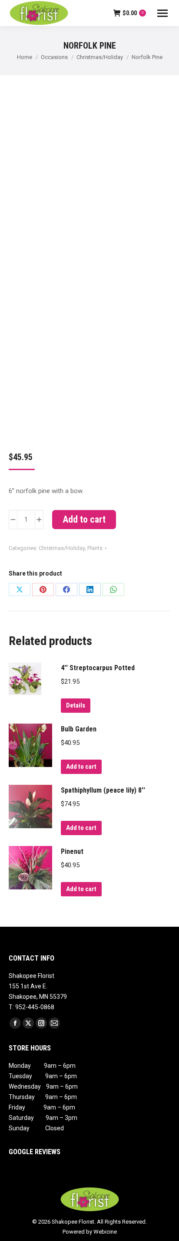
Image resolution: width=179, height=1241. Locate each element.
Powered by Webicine (90, 1231)
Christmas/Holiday (62, 548)
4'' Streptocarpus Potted (98, 668)
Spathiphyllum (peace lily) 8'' (103, 790)
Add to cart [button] (81, 766)
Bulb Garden (78, 729)
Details (75, 705)
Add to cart (84, 519)
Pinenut (72, 851)
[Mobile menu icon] (162, 13)
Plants (95, 548)
